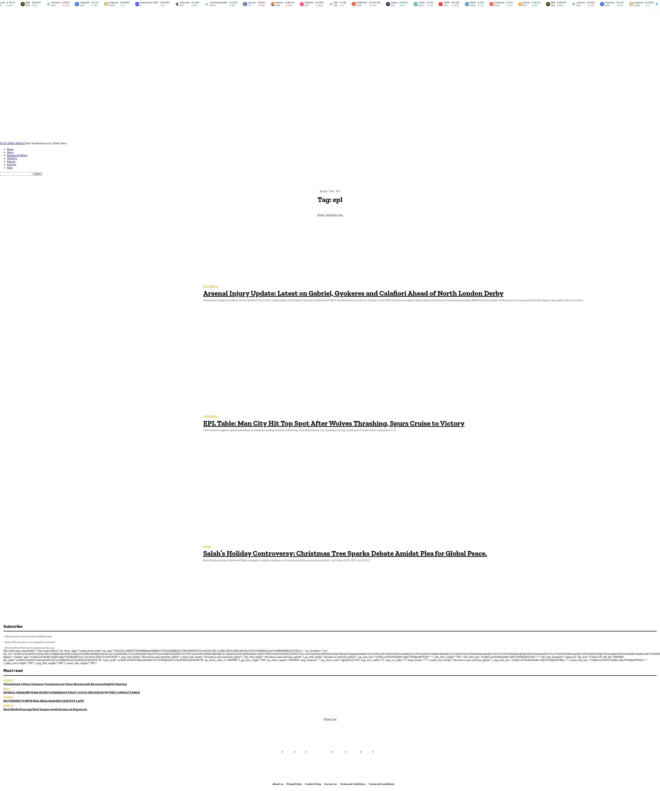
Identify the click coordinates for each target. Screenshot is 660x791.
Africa (207, 546)
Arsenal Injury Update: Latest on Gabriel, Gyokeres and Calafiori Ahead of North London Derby (353, 293)
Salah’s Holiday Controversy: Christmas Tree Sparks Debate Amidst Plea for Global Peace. (345, 553)
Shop (10, 167)
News (10, 152)
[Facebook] (322, 743)
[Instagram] (329, 743)
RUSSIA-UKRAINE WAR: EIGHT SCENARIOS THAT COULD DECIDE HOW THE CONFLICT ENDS (71, 692)
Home (10, 149)
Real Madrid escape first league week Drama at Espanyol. (45, 709)
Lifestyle (11, 164)
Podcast (11, 161)
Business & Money (17, 155)
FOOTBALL (210, 286)
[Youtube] (342, 743)
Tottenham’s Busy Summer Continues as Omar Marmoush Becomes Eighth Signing (65, 684)
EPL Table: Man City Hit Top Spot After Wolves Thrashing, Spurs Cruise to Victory (334, 423)
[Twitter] (335, 743)
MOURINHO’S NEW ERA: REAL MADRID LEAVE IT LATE (43, 701)
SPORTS (12, 158)
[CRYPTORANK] (657, 4)
